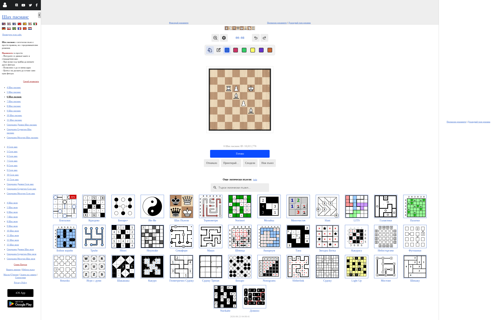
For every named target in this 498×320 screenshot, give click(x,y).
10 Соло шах (13, 175)
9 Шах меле (12, 226)
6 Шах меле (12, 212)
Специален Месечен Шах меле (21, 258)
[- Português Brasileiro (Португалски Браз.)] (14, 29)
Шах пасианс (15, 16)
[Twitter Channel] (30, 6)
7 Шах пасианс (14, 101)
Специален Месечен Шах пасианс (22, 137)
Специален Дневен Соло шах (20, 184)
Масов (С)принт (11, 274)
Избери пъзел (28, 269)
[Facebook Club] (37, 6)
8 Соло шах (12, 165)
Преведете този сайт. (12, 34)
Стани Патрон (20, 264)
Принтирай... (231, 163)
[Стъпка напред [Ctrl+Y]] (264, 38)
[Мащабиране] (215, 38)
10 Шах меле (13, 231)
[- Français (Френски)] (20, 29)
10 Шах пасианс (14, 115)
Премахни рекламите (277, 23)
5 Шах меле (12, 207)
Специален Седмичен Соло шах (21, 189)
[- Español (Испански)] (25, 24)
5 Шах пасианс (14, 92)
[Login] (5, 6)
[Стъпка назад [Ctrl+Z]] (256, 38)
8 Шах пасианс (14, 106)
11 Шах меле (13, 235)
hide (255, 179)
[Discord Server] (17, 6)
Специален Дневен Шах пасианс (22, 124)
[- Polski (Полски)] (9, 29)
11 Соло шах (13, 179)
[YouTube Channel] (23, 6)
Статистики (20, 277)
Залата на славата (28, 274)
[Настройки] (224, 38)
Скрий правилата (31, 81)
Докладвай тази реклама (299, 23)
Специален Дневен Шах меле (20, 249)
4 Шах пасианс (14, 87)
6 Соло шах (12, 156)
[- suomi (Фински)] (14, 24)
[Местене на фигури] (210, 50)
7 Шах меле (12, 217)
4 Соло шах (12, 147)
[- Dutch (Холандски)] (30, 29)
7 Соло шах (12, 161)
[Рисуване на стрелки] (218, 50)
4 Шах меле (12, 203)
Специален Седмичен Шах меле (21, 254)
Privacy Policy (20, 282)
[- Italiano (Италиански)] (35, 24)
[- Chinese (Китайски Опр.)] (20, 24)
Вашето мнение (13, 269)
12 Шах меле (13, 240)
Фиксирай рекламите (179, 23)
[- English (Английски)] (4, 24)
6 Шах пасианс (14, 97)
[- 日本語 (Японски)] (30, 24)
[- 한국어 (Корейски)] (9, 24)
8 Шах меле (12, 221)
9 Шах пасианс (14, 111)
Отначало (211, 163)
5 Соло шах (12, 151)
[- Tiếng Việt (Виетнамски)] (25, 29)
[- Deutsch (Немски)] (4, 29)
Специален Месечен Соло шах (21, 193)
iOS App (20, 292)
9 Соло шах (12, 170)
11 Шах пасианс (14, 120)
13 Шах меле (13, 244)
